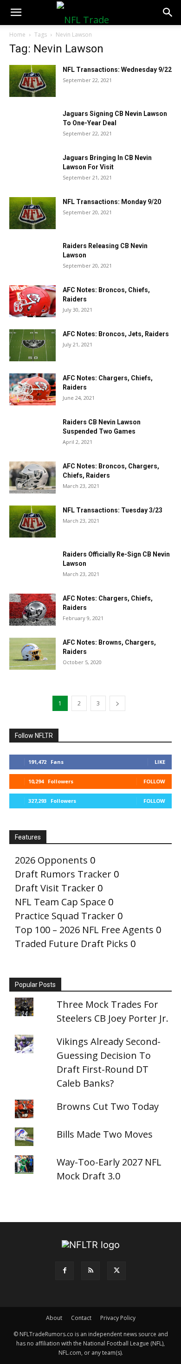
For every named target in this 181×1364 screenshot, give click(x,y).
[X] (116, 1271)
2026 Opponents (51, 860)
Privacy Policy (118, 1318)
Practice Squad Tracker (65, 915)
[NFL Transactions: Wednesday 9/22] (32, 81)
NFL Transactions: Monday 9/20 (112, 201)
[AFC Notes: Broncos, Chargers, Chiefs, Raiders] (32, 477)
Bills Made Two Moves (105, 1134)
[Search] (168, 12)
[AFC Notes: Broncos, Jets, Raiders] (32, 345)
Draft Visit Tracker (55, 888)
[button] (16, 12)
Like (160, 761)
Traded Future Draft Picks (71, 943)
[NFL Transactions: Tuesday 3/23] (32, 522)
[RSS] (90, 1271)
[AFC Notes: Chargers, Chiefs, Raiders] (32, 389)
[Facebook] (64, 1271)
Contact (81, 1318)
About (54, 1318)
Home (17, 34)
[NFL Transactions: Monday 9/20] (32, 213)
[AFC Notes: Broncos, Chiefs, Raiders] (32, 301)
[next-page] (117, 703)
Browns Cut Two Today (108, 1106)
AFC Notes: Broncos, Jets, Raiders (116, 334)
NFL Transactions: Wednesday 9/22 (117, 69)
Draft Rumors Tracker (63, 874)
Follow (154, 781)
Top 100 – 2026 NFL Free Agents (84, 929)
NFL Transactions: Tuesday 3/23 (112, 510)
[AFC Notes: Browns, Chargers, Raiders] (32, 654)
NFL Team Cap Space (60, 902)
